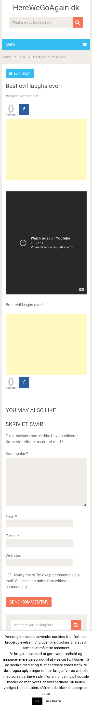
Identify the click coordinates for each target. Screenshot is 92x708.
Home (6, 57)
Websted (13, 555)
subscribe (45, 581)
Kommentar (17, 453)
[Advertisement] (46, 149)
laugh (25, 73)
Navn (11, 516)
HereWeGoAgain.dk (46, 7)
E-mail (12, 536)
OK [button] (37, 701)
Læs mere (52, 701)
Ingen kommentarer (24, 96)
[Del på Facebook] (24, 109)
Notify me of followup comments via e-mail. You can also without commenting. (43, 581)
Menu (10, 44)
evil (22, 57)
